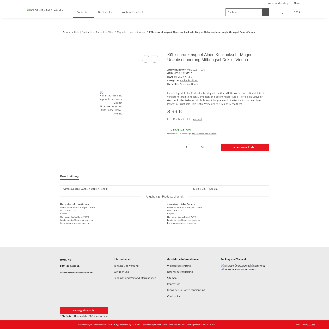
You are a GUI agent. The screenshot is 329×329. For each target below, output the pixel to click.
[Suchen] (265, 12)
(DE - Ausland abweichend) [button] (204, 133)
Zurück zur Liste (71, 32)
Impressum (173, 284)
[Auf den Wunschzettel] (154, 59)
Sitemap (172, 278)
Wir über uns (121, 271)
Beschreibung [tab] (69, 176)
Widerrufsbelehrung (179, 265)
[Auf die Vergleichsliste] (145, 59)
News (297, 3)
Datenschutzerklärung (180, 271)
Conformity (173, 296)
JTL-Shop (311, 324)
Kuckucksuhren (189, 80)
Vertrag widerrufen (84, 310)
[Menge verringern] (171, 147)
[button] (275, 12)
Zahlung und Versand (126, 265)
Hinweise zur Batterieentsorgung (186, 290)
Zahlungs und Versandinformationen (135, 278)
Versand (197, 119)
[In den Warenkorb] (63, 50)
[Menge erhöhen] (211, 147)
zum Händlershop (278, 3)
